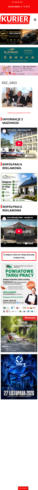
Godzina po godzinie (15, 113)
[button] (35, 20)
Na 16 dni (27, 113)
